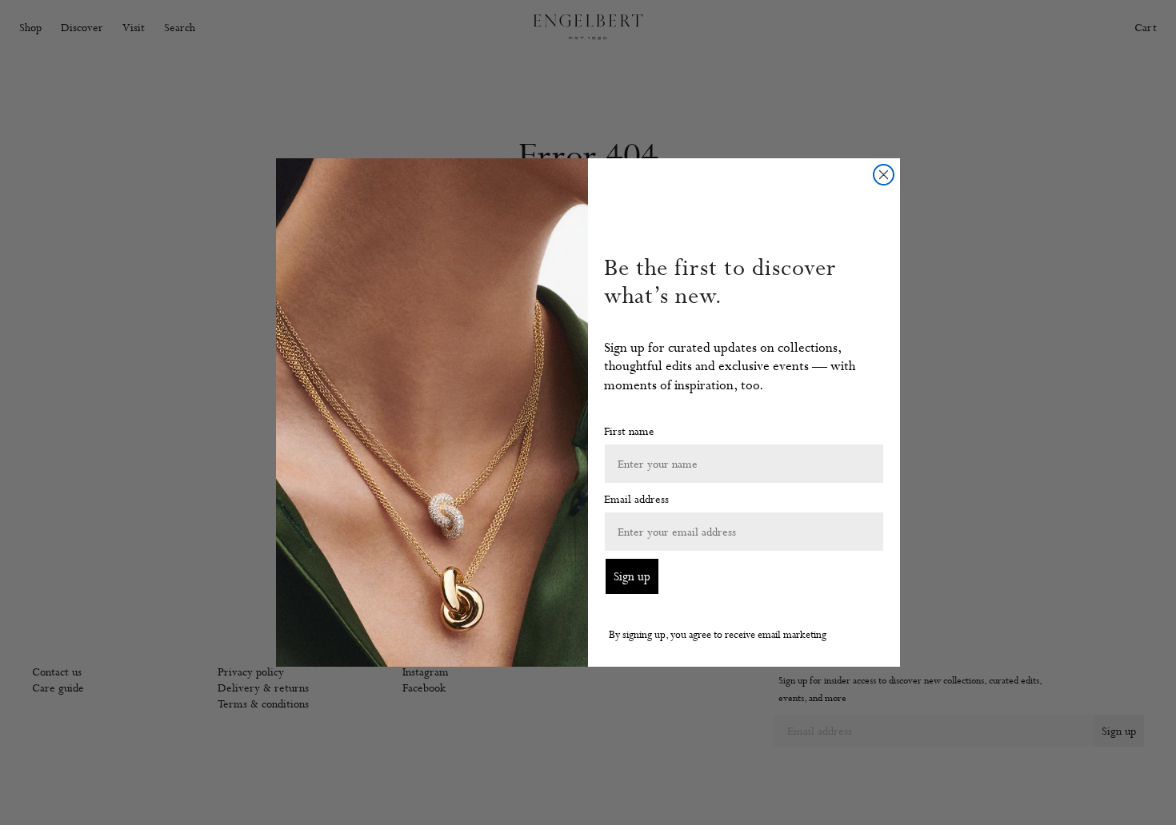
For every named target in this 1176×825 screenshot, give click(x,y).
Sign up (632, 576)
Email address (636, 499)
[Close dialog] (884, 175)
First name (629, 431)
